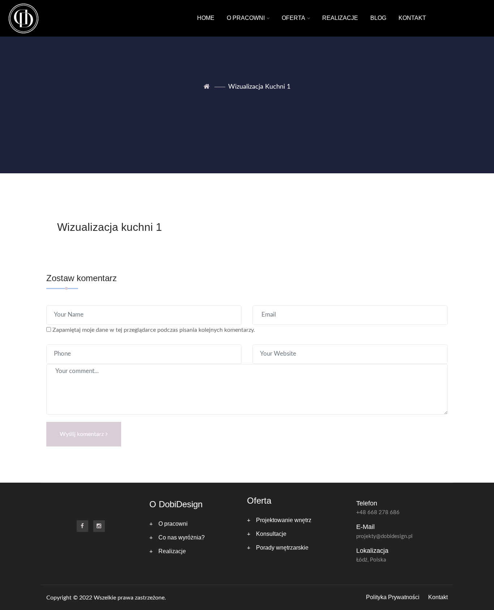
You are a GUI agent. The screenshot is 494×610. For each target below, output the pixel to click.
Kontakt (412, 18)
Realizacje (340, 18)
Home (205, 18)
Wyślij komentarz (82, 434)
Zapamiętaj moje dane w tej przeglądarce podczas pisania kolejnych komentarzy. (153, 330)
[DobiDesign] (23, 18)
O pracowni (246, 18)
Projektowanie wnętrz (283, 520)
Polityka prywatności (393, 597)
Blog (378, 18)
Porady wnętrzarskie (282, 548)
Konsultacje (271, 534)
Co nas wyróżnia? (181, 537)
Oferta (293, 18)
